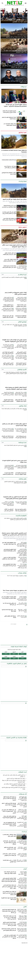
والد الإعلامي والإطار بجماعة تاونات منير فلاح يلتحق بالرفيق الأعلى (8, 929)
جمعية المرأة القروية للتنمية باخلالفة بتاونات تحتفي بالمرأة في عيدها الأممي (7, 402)
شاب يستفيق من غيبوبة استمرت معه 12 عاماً (15, 590)
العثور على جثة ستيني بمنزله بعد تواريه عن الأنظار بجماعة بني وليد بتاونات (9, 213)
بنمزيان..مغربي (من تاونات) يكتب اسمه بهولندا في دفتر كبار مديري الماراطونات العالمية (14, 340)
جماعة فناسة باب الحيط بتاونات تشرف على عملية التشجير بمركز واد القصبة (9, 267)
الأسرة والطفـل (21, 369)
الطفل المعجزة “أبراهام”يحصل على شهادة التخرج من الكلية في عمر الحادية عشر (9, 598)
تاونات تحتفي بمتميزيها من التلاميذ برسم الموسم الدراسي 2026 (16, 293)
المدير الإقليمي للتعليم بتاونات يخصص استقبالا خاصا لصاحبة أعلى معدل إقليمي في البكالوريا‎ (14, 534)
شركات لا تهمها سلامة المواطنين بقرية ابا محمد (9, 173)
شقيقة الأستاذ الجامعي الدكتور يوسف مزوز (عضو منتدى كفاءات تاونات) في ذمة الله (9, 924)
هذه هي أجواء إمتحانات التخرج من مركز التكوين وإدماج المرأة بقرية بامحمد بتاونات (7, 318)
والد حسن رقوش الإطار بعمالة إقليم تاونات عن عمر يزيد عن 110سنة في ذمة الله (9, 917)
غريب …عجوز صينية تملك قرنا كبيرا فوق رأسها (9, 610)
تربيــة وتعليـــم (22, 274)
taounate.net (24, 943)
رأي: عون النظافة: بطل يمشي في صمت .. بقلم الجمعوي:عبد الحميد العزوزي (9, 811)
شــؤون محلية (22, 227)
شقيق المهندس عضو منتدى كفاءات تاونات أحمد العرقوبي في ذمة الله (9, 936)
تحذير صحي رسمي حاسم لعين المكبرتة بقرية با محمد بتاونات (14, 461)
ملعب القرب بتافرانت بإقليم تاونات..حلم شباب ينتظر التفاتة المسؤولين (9, 254)
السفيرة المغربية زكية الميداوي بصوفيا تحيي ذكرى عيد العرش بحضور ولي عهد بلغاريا (21, 365)
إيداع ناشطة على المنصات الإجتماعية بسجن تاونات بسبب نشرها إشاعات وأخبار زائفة (7, 438)
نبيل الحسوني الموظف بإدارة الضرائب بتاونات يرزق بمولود (10, 872)
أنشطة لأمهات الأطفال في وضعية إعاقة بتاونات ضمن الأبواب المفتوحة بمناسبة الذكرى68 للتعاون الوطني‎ (16, 389)
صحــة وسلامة (22, 442)
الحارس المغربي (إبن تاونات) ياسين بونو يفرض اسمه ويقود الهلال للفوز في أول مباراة (20, 354)
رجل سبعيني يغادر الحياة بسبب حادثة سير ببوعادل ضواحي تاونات (9, 219)
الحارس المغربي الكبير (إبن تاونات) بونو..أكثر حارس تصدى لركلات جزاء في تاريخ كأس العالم (7, 365)
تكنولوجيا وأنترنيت (21, 515)
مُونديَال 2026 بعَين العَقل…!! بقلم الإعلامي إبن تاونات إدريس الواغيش (9, 805)
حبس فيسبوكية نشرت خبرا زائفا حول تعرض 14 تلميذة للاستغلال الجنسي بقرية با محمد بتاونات (20, 438)
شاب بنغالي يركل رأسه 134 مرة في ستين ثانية (9, 603)
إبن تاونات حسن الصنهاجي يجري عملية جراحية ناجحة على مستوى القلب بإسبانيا (9, 893)
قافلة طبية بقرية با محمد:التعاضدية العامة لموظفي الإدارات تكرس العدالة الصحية (8, 475)
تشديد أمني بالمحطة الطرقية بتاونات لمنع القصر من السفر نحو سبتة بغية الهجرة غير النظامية (9, 207)
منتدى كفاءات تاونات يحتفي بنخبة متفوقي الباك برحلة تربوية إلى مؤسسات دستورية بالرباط (20, 307)
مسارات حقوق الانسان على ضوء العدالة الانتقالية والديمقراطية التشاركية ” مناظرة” (15, 105)
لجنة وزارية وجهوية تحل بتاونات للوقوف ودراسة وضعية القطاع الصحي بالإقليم (20, 475)
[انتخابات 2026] (14, 634)
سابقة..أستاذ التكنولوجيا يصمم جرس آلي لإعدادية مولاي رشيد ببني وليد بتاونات (9, 565)
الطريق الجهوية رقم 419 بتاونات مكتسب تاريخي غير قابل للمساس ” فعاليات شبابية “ (8, 112)
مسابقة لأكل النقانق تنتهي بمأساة (10, 616)
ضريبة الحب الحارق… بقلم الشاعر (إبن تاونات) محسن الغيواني (9, 854)
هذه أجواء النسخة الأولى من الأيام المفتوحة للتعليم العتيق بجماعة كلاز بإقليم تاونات (15, 498)
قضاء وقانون (22, 406)
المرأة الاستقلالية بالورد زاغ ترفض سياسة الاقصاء (9, 118)
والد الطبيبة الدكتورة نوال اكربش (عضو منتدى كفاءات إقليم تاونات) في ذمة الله (9, 911)
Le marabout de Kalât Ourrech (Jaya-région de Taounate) (14, 151)
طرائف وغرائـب (22, 573)
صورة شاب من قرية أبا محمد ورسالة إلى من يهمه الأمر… (10, 166)
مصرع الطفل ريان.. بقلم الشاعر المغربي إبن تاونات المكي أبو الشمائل (9, 842)
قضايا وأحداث (22, 181)
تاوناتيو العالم (22, 322)
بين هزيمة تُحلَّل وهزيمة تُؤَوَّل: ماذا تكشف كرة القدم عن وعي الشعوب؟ (9, 798)
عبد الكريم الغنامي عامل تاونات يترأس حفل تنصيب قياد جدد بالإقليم (14, 775)
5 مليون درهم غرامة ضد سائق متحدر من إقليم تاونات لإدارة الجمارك (14, 424)
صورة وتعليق (22, 132)
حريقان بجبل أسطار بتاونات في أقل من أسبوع (15, 199)
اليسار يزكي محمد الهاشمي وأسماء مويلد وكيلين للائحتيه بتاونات (13, 788)
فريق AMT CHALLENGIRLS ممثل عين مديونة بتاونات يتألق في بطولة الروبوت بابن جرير (9, 544)
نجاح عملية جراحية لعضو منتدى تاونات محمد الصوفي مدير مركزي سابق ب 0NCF (9, 886)
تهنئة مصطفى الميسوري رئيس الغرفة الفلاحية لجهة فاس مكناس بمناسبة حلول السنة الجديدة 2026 (9, 879)
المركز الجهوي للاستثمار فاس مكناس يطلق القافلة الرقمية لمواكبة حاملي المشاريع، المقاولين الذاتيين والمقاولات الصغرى (9, 552)
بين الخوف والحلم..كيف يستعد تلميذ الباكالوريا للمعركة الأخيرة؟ (9, 817)
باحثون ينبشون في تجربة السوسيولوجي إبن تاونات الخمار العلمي (20, 510)
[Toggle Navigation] (26, 3)
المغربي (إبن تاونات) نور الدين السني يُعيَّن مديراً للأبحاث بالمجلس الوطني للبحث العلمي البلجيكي (7, 354)
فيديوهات (23, 87)
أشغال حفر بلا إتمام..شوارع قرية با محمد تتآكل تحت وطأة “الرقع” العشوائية (14, 246)
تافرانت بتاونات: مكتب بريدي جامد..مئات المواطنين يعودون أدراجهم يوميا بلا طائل (10, 261)
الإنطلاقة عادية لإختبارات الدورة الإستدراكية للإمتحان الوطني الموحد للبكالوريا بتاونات (20, 318)
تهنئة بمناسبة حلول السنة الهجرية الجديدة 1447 (8, 898)
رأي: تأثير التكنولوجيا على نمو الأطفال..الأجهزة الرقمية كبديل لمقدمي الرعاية (9, 824)
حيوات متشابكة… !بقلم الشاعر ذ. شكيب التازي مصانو (9, 835)
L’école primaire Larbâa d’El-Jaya (9, 160)
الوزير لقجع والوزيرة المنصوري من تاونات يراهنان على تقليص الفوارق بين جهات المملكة (14, 784)
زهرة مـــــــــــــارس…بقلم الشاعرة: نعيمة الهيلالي (9, 861)
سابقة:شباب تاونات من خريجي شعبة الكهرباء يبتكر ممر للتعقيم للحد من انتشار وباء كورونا (9, 559)
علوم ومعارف (22, 479)
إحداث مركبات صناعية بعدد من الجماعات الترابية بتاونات (10, 124)
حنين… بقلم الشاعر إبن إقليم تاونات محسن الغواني (10, 848)
